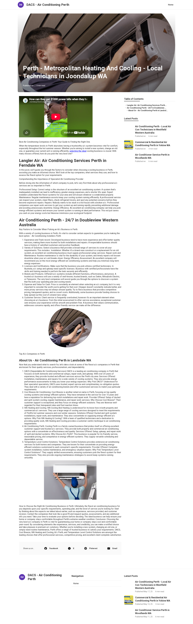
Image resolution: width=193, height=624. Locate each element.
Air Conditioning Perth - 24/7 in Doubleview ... (146, 108)
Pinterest (93, 548)
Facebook (53, 548)
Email (114, 548)
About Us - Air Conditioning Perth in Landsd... (148, 110)
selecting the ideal (77, 151)
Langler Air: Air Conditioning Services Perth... (147, 105)
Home (170, 5)
